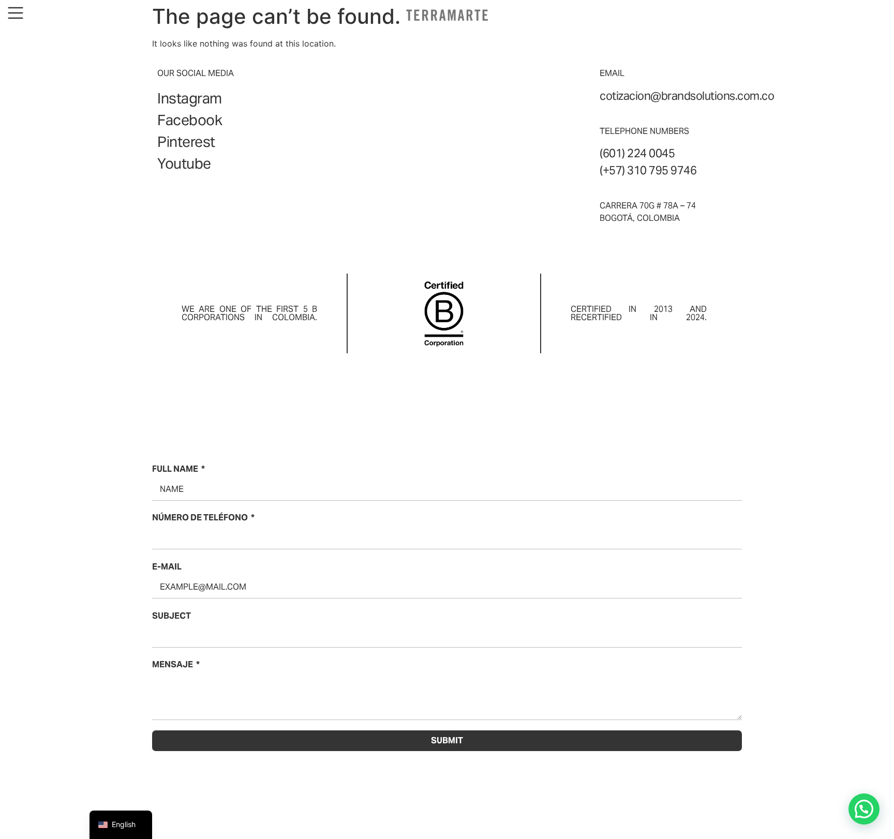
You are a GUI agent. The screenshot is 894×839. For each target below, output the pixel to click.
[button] (864, 809)
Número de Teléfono (200, 517)
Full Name (175, 468)
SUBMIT (447, 740)
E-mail (167, 566)
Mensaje (172, 664)
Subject (171, 615)
